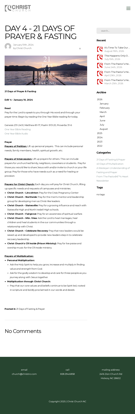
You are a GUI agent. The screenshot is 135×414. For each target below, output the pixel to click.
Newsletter (103, 180)
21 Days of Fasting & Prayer (30, 308)
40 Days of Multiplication (110, 163)
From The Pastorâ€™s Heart (112, 176)
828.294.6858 (67, 374)
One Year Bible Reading (18, 129)
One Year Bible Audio (16, 133)
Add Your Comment (46, 342)
